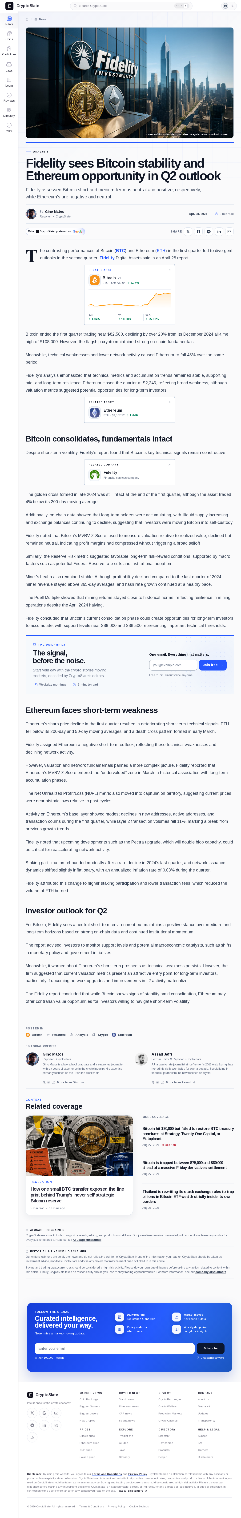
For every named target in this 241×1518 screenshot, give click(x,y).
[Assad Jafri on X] (153, 1082)
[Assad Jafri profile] (141, 1059)
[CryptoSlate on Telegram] (32, 1425)
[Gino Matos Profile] (31, 214)
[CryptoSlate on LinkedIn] (44, 1425)
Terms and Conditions (107, 1474)
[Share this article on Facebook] (198, 231)
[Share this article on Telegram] (209, 231)
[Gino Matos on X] (44, 1082)
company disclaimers (210, 1272)
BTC (120, 250)
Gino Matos (54, 211)
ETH (161, 250)
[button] (9, 127)
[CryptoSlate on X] (32, 1413)
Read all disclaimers (129, 1490)
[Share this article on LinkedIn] (219, 231)
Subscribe (210, 1348)
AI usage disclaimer (87, 1239)
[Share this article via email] (229, 231)
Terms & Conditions (91, 1506)
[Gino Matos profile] (32, 1059)
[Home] (27, 19)
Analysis (41, 151)
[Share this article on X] (188, 231)
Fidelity (107, 258)
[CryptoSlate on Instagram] (56, 1425)
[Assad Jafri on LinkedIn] (157, 1082)
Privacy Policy (137, 1474)
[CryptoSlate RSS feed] (32, 1437)
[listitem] (34, 1035)
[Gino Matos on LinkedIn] (49, 1082)
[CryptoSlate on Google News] (44, 1413)
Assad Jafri (162, 1054)
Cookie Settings (139, 1506)
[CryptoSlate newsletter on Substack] (56, 1413)
